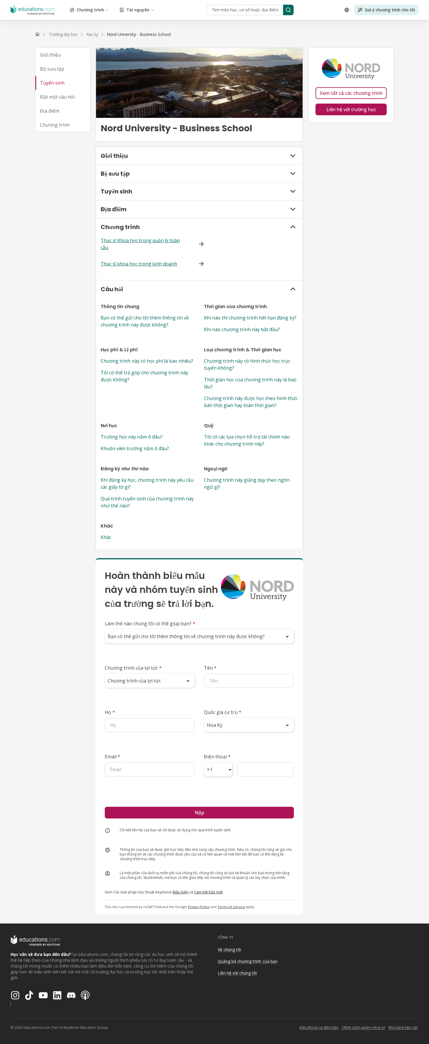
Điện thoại (217, 756)
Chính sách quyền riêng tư (363, 1027)
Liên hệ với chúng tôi (237, 973)
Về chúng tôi (229, 949)
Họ (110, 712)
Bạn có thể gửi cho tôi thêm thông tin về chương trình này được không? (145, 321)
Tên (210, 668)
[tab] (62, 55)
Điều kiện (180, 892)
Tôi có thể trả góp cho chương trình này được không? (144, 376)
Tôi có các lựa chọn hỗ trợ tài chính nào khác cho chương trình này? (247, 440)
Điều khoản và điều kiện (318, 1027)
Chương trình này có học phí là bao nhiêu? (147, 361)
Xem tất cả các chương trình (351, 93)
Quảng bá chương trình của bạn (248, 961)
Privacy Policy (199, 907)
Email (112, 756)
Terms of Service (231, 907)
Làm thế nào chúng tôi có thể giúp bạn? (150, 623)
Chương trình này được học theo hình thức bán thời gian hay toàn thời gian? (251, 401)
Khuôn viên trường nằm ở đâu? (135, 448)
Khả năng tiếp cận (403, 1027)
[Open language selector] (346, 10)
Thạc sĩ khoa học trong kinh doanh (139, 264)
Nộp (199, 812)
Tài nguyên (137, 10)
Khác (106, 537)
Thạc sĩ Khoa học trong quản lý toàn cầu (140, 244)
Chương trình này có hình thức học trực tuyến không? (247, 364)
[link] (139, 34)
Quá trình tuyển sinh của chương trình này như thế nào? (147, 502)
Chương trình (90, 10)
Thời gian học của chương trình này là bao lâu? (250, 383)
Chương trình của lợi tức (133, 668)
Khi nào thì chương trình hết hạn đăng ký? (250, 318)
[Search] (288, 10)
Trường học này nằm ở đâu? (132, 437)
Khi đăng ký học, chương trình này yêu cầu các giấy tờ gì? (147, 483)
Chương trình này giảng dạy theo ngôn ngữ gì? (247, 483)
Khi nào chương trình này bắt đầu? (242, 329)
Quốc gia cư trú (222, 712)
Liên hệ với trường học (351, 109)
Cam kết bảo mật (208, 892)
